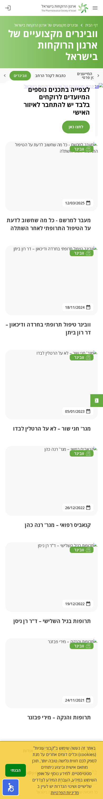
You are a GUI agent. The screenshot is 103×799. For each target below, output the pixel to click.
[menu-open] (95, 8)
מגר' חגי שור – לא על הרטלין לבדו (52, 428)
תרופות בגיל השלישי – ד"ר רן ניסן (52, 621)
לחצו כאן (76, 126)
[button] (10, 787)
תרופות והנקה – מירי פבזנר (59, 717)
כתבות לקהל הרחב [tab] (50, 75)
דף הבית (91, 25)
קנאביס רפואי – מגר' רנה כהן (58, 525)
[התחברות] (8, 8)
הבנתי (16, 770)
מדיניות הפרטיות (65, 793)
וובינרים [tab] (20, 75)
